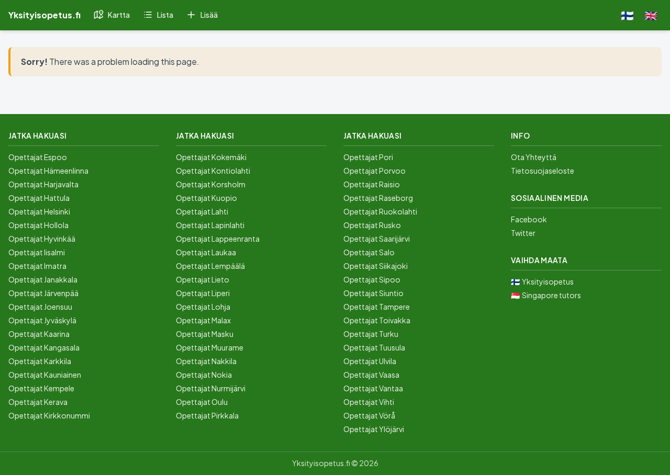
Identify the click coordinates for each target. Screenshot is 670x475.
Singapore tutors (551, 295)
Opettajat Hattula (39, 197)
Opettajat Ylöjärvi (373, 429)
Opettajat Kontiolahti (213, 170)
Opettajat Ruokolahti (380, 211)
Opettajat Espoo (37, 157)
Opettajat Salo (369, 252)
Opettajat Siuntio (373, 293)
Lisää (209, 14)
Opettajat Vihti (368, 401)
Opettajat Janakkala (42, 279)
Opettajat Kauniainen (44, 374)
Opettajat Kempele (41, 388)
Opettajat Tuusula (374, 347)
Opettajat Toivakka (376, 320)
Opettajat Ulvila (369, 361)
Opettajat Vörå (369, 415)
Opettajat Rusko (372, 225)
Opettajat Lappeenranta (218, 238)
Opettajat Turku (370, 333)
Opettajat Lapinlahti (210, 225)
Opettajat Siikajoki (375, 265)
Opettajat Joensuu (40, 306)
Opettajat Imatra (37, 265)
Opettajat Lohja (203, 306)
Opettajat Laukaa (206, 252)
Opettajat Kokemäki (211, 157)
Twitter (523, 233)
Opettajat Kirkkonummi (49, 415)
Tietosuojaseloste (542, 170)
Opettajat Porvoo (374, 170)
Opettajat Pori (368, 157)
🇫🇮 (627, 14)
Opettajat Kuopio (206, 197)
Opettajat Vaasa (371, 374)
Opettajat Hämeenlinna (48, 170)
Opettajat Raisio (371, 184)
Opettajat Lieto (202, 279)
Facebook (529, 219)
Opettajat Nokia (204, 374)
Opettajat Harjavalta (43, 184)
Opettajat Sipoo (371, 279)
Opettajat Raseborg (378, 197)
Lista (165, 14)
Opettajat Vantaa (373, 388)
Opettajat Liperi (203, 293)
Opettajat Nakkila (206, 361)
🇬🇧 (650, 14)
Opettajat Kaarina (39, 333)
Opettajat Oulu (202, 401)
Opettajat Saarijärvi (376, 238)
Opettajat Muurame (209, 347)
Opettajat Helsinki (39, 211)
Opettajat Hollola (38, 225)
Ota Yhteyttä (533, 157)
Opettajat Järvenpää (43, 293)
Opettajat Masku (204, 333)
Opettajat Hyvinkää (41, 238)
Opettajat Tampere (376, 306)
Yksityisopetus (548, 281)
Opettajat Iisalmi (36, 252)
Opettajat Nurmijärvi (210, 388)
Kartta (119, 14)
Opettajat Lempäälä (210, 265)
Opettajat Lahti (202, 211)
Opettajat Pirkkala (207, 415)
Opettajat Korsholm (210, 184)
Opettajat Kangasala (44, 347)
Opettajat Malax (203, 320)
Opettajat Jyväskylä (42, 320)
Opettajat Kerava (38, 401)
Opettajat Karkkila (39, 361)
